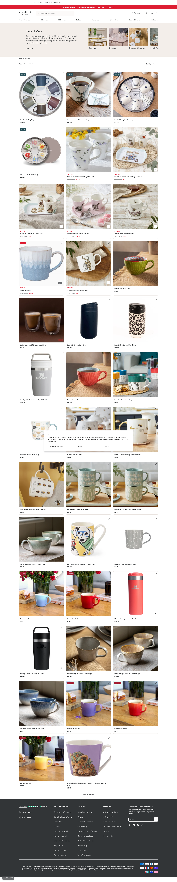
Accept (79, 446)
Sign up (108, 454)
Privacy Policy (52, 441)
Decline (107, 446)
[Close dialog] (126, 420)
